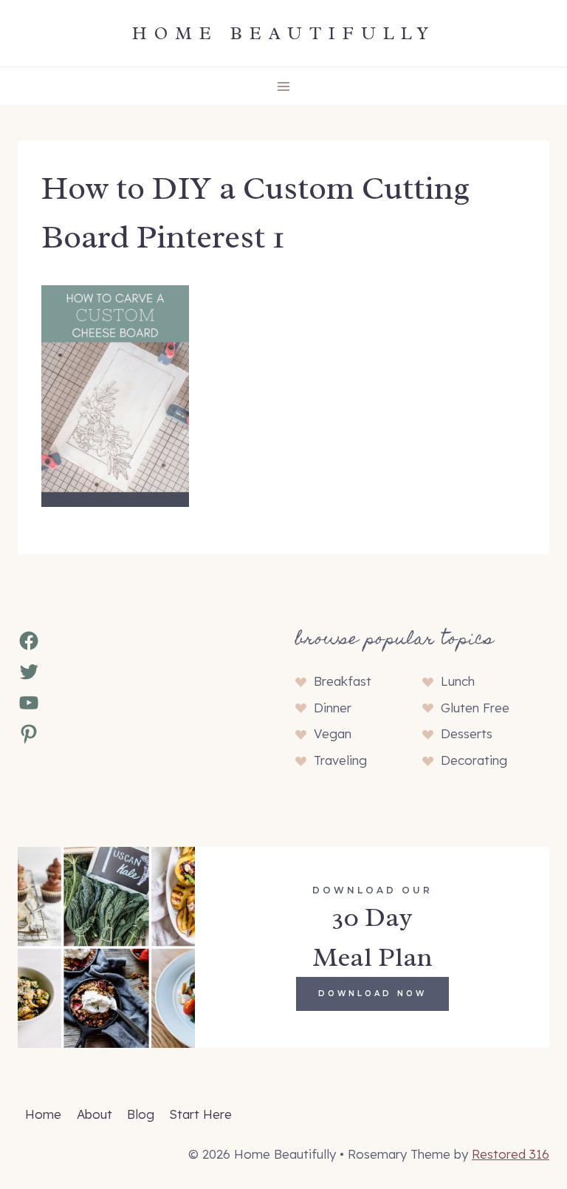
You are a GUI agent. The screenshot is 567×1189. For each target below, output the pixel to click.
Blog (140, 1114)
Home (43, 1114)
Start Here (200, 1114)
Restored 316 (510, 1154)
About (94, 1114)
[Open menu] (284, 86)
